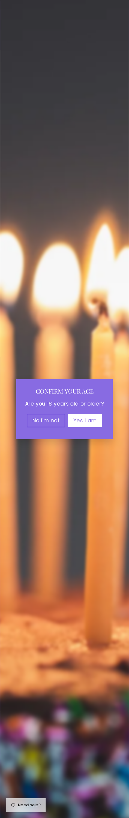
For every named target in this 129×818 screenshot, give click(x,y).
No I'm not (46, 420)
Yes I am (85, 420)
